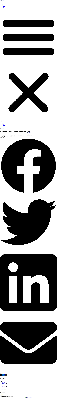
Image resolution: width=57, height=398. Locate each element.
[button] (28, 65)
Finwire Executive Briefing (4, 383)
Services (4, 6)
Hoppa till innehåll (2, 0)
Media (3, 7)
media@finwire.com (2, 394)
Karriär (2, 4)
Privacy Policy (3, 382)
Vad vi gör (3, 5)
